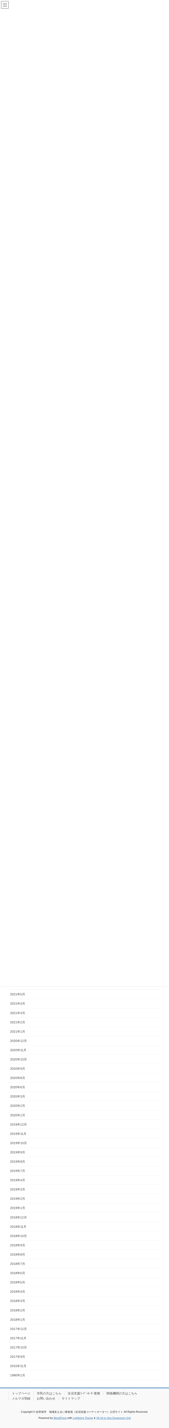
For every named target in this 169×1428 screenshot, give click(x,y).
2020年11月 (18, 1050)
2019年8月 (17, 1161)
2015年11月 (18, 1366)
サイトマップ (71, 1398)
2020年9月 (17, 1068)
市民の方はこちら (49, 1393)
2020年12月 (18, 1041)
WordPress (60, 1418)
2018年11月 (18, 1226)
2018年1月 (17, 1319)
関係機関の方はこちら (122, 1393)
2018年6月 (17, 1273)
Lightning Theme (83, 1418)
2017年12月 (18, 1329)
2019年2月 (17, 1198)
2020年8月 (17, 1078)
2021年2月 (17, 1022)
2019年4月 (17, 1180)
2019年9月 (17, 1152)
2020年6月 (17, 1087)
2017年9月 (17, 1356)
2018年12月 (18, 1217)
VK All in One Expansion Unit (113, 1418)
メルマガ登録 (21, 1398)
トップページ (21, 1393)
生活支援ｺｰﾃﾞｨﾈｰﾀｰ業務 (84, 1393)
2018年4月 (17, 1291)
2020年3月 (17, 1096)
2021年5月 (17, 994)
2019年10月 (18, 1143)
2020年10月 (18, 1059)
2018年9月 (17, 1245)
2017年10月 (18, 1347)
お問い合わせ (46, 1398)
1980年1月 (17, 1375)
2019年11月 (18, 1134)
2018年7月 (17, 1264)
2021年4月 (17, 1003)
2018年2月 (17, 1310)
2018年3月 (17, 1301)
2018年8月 (17, 1254)
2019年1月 (17, 1208)
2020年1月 (17, 1115)
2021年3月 (17, 1013)
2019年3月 (17, 1189)
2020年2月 (17, 1105)
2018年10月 (18, 1236)
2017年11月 (18, 1338)
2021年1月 (17, 1031)
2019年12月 (18, 1124)
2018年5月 (17, 1282)
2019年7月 (17, 1171)
